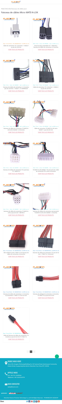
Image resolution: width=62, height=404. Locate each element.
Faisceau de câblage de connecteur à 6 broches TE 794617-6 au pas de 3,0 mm (46, 294)
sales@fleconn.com (13, 387)
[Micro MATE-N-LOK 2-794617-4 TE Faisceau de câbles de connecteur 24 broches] (16, 238)
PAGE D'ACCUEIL (6, 9)
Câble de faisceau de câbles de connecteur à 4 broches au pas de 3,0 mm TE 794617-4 (16, 336)
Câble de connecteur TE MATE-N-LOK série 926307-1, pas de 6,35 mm (45, 129)
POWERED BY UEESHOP (51, 397)
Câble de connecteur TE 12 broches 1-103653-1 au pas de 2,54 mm (16, 46)
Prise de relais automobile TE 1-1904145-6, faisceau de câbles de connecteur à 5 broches (46, 46)
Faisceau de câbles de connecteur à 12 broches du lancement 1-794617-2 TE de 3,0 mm (16, 294)
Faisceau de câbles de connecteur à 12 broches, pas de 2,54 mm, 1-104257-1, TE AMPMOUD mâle (16, 88)
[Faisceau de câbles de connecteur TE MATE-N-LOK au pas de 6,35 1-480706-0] (16, 196)
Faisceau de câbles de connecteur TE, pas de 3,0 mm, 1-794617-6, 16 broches (46, 253)
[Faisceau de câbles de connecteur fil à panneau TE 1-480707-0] (16, 155)
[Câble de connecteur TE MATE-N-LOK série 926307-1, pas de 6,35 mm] (46, 114)
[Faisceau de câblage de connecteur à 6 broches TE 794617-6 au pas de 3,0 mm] (46, 279)
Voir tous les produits (16, 50)
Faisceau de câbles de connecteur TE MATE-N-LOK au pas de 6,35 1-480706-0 (16, 212)
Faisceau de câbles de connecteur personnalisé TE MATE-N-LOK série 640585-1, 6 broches (46, 212)
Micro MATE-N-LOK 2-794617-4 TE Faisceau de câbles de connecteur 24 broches (16, 253)
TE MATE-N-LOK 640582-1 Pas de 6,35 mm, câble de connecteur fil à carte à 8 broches (46, 170)
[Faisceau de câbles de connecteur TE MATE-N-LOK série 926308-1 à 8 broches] (16, 114)
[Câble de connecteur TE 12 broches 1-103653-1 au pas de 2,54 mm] (16, 31)
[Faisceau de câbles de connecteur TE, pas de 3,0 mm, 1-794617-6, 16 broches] (46, 238)
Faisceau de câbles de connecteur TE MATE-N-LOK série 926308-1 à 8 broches (16, 129)
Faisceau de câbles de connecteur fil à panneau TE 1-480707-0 (16, 170)
